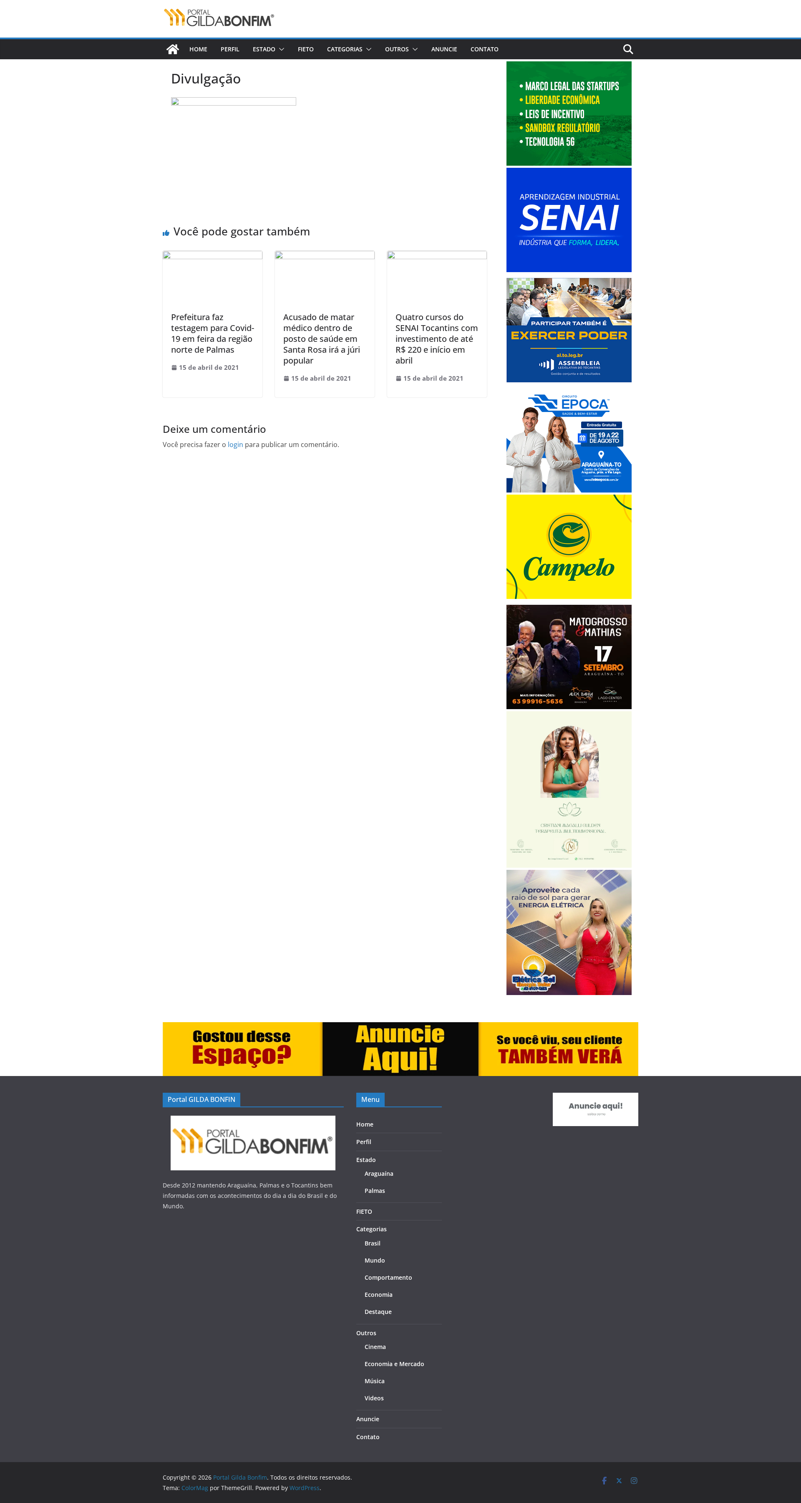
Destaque (378, 1312)
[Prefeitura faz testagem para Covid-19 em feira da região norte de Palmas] (212, 256)
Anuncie (444, 49)
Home (198, 49)
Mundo (375, 1260)
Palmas (375, 1191)
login (235, 444)
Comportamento (388, 1277)
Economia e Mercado (394, 1364)
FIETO (306, 49)
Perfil (230, 49)
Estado (264, 49)
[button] (280, 49)
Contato (485, 49)
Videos (374, 1398)
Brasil (372, 1243)
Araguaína (379, 1173)
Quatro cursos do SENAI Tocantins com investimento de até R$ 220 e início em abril (436, 338)
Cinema (375, 1347)
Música (375, 1381)
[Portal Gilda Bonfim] (173, 49)
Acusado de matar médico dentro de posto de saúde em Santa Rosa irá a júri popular (321, 338)
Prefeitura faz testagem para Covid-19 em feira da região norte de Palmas (212, 333)
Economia (379, 1294)
